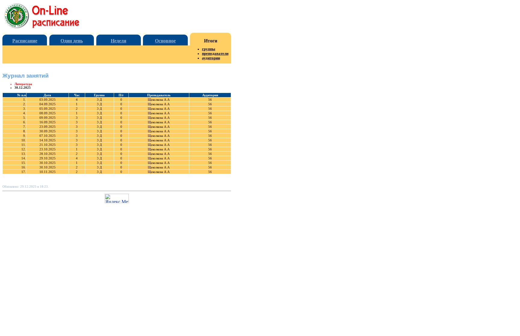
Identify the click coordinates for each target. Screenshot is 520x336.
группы (208, 49)
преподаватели (215, 53)
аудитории (211, 58)
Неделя (118, 40)
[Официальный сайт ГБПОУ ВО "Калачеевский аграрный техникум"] (46, 26)
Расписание (24, 40)
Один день (71, 40)
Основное (165, 40)
